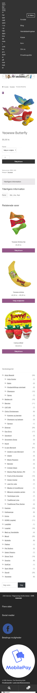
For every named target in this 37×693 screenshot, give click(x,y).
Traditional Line (13, 500)
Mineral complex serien (16, 492)
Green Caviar (12, 480)
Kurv (22, 43)
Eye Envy (8, 431)
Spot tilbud (9, 568)
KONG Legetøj (10, 520)
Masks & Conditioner (15, 488)
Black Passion (12, 460)
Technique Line (13, 496)
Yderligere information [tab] (12, 181)
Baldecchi (8, 399)
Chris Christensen (12, 411)
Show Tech (9, 556)
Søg (21, 585)
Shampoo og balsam (15, 419)
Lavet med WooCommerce (21, 683)
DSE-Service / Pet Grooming (4, 6)
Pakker (7, 544)
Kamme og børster (14, 415)
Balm (9, 383)
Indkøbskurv (23, 686)
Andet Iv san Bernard (15, 452)
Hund (7, 443)
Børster (7, 403)
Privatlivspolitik (26, 55)
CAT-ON (8, 407)
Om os (22, 49)
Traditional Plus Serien (16, 504)
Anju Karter (11, 379)
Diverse (8, 427)
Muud (7, 536)
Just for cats (12, 484)
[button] (3, 93)
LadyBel (8, 524)
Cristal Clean (12, 468)
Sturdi (7, 572)
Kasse (22, 37)
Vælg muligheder (18, 301)
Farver (4, 147)
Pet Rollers (9, 548)
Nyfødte (8, 540)
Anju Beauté (9, 375)
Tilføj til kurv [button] (18, 250)
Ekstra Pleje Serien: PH (16, 472)
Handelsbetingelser (27, 31)
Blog (22, 25)
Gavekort (8, 435)
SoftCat (7, 564)
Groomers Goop (11, 439)
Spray (9, 395)
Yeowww (12, 87)
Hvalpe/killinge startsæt (16, 387)
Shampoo (11, 391)
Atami (9, 456)
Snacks (7, 560)
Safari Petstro (10, 552)
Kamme (8, 508)
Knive (7, 516)
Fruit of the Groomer (15, 476)
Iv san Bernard (10, 447)
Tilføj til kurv (18, 161)
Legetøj (7, 528)
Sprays (10, 423)
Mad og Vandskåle (12, 532)
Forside (23, 19)
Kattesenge (9, 512)
